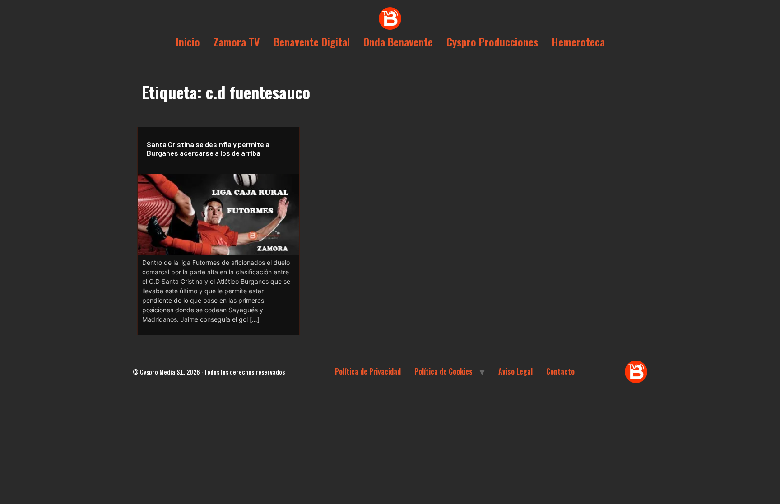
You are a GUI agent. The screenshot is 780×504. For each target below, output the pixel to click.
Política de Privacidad (368, 371)
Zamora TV (237, 41)
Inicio (188, 41)
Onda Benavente (398, 41)
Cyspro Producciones (492, 41)
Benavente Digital (312, 41)
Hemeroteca (578, 41)
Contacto (560, 371)
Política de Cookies (443, 371)
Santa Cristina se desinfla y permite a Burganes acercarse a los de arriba (208, 148)
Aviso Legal (515, 371)
